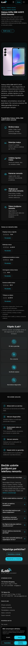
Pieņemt (20, 637)
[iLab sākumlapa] (4, 2)
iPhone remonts (6, 605)
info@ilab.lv (17, 585)
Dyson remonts (5, 615)
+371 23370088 (8, 585)
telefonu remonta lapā (9, 493)
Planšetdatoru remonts (8, 610)
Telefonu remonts (11, 7)
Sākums (3, 7)
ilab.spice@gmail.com (20, 596)
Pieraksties (8, 238)
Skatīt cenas (6, 31)
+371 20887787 (8, 596)
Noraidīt (8, 637)
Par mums (4, 624)
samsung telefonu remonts (9, 9)
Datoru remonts (6, 613)
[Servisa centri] (13, 2)
